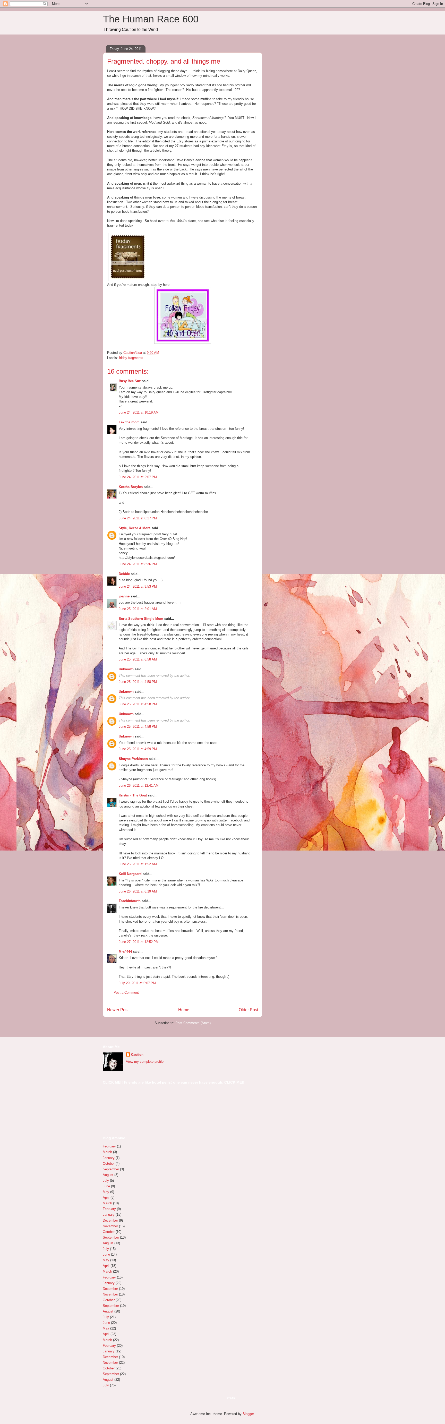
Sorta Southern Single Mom (141, 619)
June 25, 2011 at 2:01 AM (138, 609)
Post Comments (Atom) (193, 1023)
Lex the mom (129, 422)
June (106, 1186)
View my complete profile (145, 1061)
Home (183, 1010)
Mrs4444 (125, 952)
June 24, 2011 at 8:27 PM (138, 518)
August (108, 1175)
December (110, 1220)
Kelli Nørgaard (130, 874)
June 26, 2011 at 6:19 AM (138, 891)
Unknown (126, 669)
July (106, 1180)
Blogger (248, 1414)
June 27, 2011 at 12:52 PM (139, 942)
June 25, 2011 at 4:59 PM (138, 749)
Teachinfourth (130, 901)
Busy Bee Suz (130, 381)
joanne (124, 596)
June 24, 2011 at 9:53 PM (138, 586)
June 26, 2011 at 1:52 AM (138, 864)
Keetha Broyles (131, 487)
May (106, 1192)
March (107, 1152)
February (109, 1146)
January (109, 1158)
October (109, 1163)
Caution (137, 1055)
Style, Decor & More (134, 528)
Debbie (124, 574)
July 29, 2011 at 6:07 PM (137, 983)
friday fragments (131, 358)
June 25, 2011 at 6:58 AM (138, 659)
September (111, 1169)
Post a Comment (126, 992)
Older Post (248, 1010)
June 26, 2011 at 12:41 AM (139, 785)
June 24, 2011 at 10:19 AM (139, 412)
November (110, 1226)
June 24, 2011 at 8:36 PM (138, 564)
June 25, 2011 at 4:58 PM (138, 682)
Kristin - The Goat (133, 795)
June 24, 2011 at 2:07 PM (138, 477)
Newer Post (118, 1010)
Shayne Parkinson (133, 759)
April (106, 1197)
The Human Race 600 (151, 19)
